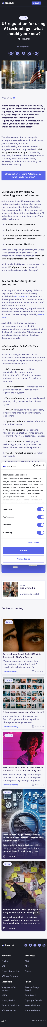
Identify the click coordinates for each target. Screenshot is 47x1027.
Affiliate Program (10, 976)
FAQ (27, 961)
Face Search (30, 995)
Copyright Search (33, 1000)
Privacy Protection (11, 971)
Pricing (5, 961)
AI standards (21, 296)
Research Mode (32, 1005)
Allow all (23, 551)
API (3, 966)
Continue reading (10, 619)
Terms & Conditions (11, 1005)
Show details (33, 543)
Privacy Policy (8, 1000)
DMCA (5, 995)
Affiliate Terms (9, 1010)
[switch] (40, 517)
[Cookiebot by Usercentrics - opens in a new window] (33, 466)
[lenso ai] (8, 3)
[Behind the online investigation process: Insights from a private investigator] (23, 896)
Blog (27, 966)
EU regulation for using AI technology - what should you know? (23, 175)
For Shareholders (33, 1010)
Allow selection (23, 559)
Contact (28, 971)
